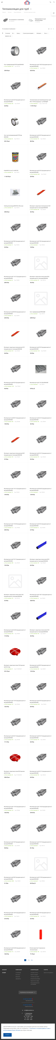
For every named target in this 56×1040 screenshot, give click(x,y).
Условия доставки (35, 976)
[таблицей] (53, 29)
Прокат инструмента (48, 972)
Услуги (46, 969)
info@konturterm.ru (29, 1010)
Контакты (18, 974)
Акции (4, 972)
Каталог (4, 969)
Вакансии (18, 976)
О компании (18, 972)
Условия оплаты (34, 972)
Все (32, 960)
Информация (34, 969)
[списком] (51, 29)
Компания (19, 969)
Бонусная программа (35, 978)
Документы (18, 978)
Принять (7, 1034)
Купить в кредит (34, 974)
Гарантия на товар (35, 980)
